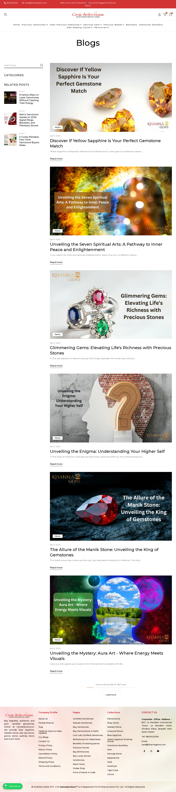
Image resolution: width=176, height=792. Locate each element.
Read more (56, 158)
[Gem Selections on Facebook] (144, 751)
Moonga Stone (114, 753)
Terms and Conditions (49, 766)
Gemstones (78, 760)
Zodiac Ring (79, 768)
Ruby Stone (113, 723)
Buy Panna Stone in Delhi (86, 731)
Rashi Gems (79, 764)
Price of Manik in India (84, 772)
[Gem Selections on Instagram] (151, 751)
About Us (43, 718)
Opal (109, 762)
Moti (109, 749)
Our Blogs (43, 737)
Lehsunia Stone (115, 731)
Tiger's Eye (112, 770)
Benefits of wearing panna (86, 743)
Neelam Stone (114, 727)
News (22, 91)
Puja (40, 727)
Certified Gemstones (83, 718)
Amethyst (112, 766)
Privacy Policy (45, 745)
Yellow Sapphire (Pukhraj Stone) (119, 740)
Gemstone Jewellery (117, 745)
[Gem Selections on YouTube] (158, 751)
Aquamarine (113, 758)
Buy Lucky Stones (82, 756)
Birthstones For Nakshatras (87, 739)
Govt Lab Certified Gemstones (88, 735)
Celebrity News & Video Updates (50, 732)
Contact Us (44, 741)
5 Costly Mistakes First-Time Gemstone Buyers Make (29, 141)
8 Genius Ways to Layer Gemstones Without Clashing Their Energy (29, 99)
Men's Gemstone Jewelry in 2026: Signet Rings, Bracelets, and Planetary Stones (28, 120)
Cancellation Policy (47, 753)
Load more (111, 695)
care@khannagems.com (36, 3)
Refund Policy (45, 758)
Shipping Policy (46, 762)
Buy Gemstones (81, 727)
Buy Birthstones (81, 752)
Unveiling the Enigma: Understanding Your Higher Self (107, 451)
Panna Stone (113, 718)
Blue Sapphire (114, 735)
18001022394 (12, 3)
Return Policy (45, 749)
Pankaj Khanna (46, 723)
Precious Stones (81, 747)
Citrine (110, 774)
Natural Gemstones (82, 723)
